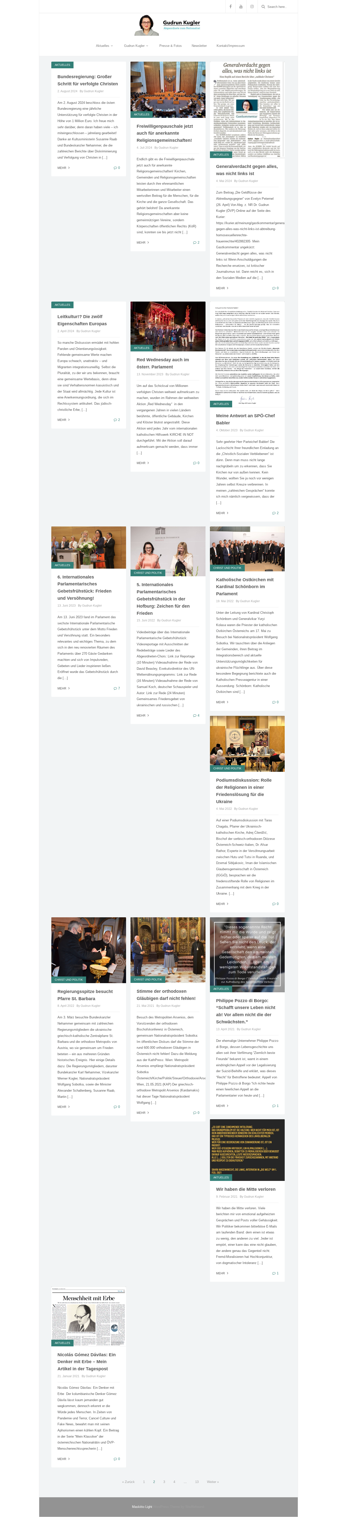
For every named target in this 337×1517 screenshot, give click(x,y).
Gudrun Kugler (135, 46)
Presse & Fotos (170, 46)
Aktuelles (103, 46)
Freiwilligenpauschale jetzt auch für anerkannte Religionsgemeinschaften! (165, 133)
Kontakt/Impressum (231, 46)
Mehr (62, 168)
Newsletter (199, 46)
